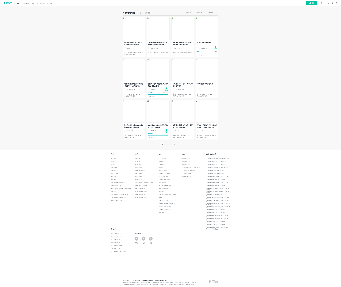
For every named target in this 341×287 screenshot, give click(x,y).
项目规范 (137, 161)
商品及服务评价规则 (164, 209)
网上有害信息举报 (190, 284)
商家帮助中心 (186, 158)
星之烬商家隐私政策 (116, 245)
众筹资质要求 (138, 173)
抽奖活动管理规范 (164, 188)
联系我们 (113, 161)
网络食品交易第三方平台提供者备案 (121, 188)
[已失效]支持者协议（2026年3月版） (216, 209)
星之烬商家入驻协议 (116, 233)
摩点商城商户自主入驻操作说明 (191, 167)
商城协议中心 (186, 161)
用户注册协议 (162, 158)
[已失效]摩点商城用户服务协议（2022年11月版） (218, 207)
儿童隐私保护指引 (116, 242)
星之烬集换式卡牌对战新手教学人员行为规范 (123, 251)
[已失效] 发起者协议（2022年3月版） (216, 161)
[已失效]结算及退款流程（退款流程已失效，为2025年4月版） (217, 228)
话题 (33, 3)
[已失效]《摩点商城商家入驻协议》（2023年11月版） (218, 204)
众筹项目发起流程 (140, 170)
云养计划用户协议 (164, 176)
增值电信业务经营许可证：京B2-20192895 (163, 282)
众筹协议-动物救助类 (164, 179)
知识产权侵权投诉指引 (141, 191)
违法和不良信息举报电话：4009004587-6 (157, 284)
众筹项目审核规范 (140, 194)
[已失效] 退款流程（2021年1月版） (216, 170)
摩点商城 (49, 3)
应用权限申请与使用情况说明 (167, 203)
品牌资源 (113, 176)
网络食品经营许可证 (116, 200)
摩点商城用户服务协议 (188, 170)
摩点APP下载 (40, 3)
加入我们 (113, 164)
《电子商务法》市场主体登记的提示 (145, 182)
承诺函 (160, 197)
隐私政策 (161, 167)
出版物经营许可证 (116, 185)
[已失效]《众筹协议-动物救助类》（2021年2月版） (217, 192)
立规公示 (161, 212)
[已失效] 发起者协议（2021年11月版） (217, 164)
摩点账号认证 (138, 176)
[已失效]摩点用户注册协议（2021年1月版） (217, 216)
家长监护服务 (114, 173)
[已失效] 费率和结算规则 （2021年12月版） (217, 167)
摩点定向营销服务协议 (165, 185)
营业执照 (113, 191)
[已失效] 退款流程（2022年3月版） (216, 173)
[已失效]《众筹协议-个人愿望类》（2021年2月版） (217, 189)
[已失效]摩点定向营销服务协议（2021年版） (217, 201)
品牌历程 (113, 179)
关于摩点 (113, 158)
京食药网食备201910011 (191, 282)
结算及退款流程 (163, 170)
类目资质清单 (186, 164)
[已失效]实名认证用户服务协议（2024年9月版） (217, 198)
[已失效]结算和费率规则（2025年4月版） (217, 176)
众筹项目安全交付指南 (141, 185)
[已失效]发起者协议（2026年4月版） (216, 221)
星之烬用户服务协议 (116, 236)
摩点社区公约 (138, 179)
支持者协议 (162, 164)
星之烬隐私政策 (115, 239)
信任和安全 (114, 167)
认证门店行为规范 (116, 248)
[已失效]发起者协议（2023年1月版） (216, 179)
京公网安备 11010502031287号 (131, 282)
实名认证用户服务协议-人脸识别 (167, 194)
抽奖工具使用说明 (140, 188)
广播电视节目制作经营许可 (118, 197)
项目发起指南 (138, 167)
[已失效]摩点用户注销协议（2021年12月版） (217, 195)
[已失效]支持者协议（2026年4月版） (216, 225)
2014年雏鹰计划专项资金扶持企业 (131, 284)
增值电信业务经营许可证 (118, 182)
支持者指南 (138, 164)
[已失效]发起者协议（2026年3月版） (216, 212)
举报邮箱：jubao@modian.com (176, 284)
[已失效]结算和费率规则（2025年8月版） (217, 182)
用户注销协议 (162, 182)
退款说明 (161, 191)
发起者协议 (162, 161)
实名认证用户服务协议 (141, 197)
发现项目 (17, 3)
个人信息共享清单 (164, 200)
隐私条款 (113, 170)
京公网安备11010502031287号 (119, 194)
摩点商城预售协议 (187, 173)
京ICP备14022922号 (146, 282)
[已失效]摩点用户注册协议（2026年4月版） (217, 219)
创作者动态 (26, 3)
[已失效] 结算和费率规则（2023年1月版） (217, 158)
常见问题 (137, 158)
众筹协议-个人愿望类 (164, 173)
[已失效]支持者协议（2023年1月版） (216, 185)
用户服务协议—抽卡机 (165, 206)
